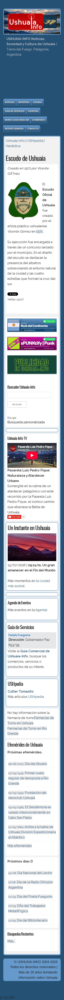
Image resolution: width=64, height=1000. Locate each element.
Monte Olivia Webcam (17, 119)
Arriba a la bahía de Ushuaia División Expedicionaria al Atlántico (32, 832)
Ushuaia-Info (15, 141)
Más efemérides (19, 846)
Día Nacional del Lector (30, 873)
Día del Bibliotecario (28, 920)
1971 (39, 231)
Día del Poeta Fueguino (30, 897)
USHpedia (33, 111)
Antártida (24, 102)
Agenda (37, 102)
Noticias (9, 102)
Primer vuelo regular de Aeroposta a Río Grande (28, 778)
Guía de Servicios (14, 111)
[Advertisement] (32, 78)
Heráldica (13, 146)
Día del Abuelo (27, 764)
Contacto (32, 128)
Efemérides (38, 119)
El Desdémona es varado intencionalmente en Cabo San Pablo (29, 812)
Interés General (14, 128)
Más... (11, 941)
